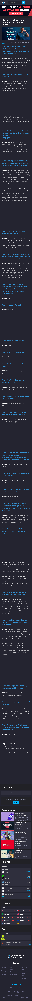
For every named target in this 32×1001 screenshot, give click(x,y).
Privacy (21, 997)
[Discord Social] (18, 991)
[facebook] (23, 43)
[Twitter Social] (9, 991)
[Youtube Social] (14, 991)
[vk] (29, 43)
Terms (27, 997)
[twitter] (26, 43)
